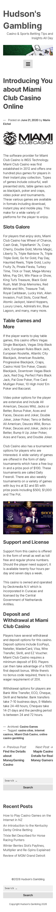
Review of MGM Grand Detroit (24, 855)
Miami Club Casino (26, 734)
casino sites (25, 730)
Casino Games (29, 726)
